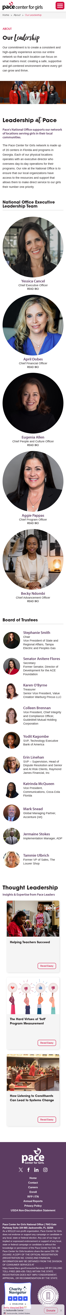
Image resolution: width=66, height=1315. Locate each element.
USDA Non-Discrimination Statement (33, 1210)
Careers (33, 1187)
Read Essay (47, 965)
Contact (33, 1182)
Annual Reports (33, 1201)
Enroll (33, 1192)
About (17, 15)
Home (6, 15)
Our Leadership (33, 15)
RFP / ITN (33, 1196)
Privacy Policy (33, 1205)
